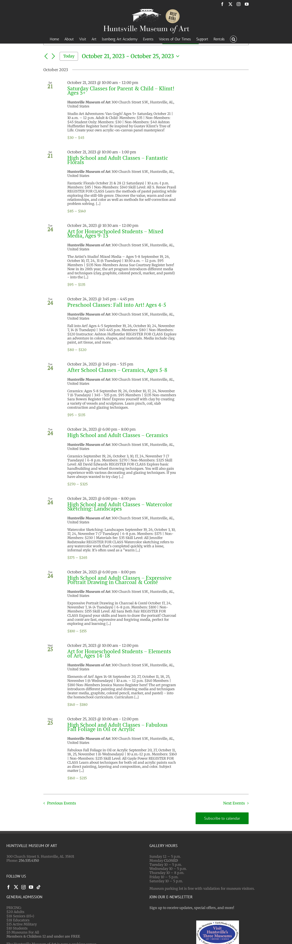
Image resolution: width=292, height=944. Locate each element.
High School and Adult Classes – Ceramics (117, 435)
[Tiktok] (38, 887)
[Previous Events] (46, 56)
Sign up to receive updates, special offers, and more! (191, 908)
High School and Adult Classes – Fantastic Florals (117, 160)
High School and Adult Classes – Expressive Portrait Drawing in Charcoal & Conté (119, 580)
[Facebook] (8, 887)
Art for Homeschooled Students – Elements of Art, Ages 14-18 (119, 653)
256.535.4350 (29, 860)
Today (68, 56)
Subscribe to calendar (222, 818)
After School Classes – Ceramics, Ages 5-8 (117, 369)
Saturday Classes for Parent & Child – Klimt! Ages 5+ (120, 90)
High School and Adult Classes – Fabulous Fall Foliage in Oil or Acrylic (117, 727)
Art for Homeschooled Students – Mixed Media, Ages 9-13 (115, 233)
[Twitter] (16, 887)
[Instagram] (23, 887)
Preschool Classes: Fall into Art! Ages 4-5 (116, 304)
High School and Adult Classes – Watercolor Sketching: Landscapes (119, 506)
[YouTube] (31, 887)
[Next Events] (53, 56)
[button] (233, 38)
